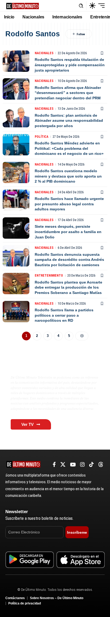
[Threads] (101, 464)
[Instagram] (82, 464)
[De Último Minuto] (22, 5)
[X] (63, 464)
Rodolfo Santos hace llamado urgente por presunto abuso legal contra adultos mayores (69, 204)
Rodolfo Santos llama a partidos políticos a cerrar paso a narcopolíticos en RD (64, 315)
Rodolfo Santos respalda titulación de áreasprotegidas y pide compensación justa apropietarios (70, 64)
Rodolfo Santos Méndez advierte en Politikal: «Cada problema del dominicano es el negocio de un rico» (69, 148)
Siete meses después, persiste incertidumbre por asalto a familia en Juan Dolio (68, 231)
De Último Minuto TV (36, 366)
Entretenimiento (49, 275)
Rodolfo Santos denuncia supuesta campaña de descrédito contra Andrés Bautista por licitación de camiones (69, 259)
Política (41, 137)
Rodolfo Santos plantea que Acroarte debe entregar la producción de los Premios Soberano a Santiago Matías (68, 287)
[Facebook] (54, 464)
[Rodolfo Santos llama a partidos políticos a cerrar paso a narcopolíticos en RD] (16, 311)
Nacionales (44, 53)
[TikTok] (91, 464)
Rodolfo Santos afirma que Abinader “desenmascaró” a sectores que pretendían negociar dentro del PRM (68, 92)
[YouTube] (73, 464)
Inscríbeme (77, 532)
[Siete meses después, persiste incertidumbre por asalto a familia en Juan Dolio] (16, 228)
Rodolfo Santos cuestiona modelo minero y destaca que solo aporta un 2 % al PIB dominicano (68, 176)
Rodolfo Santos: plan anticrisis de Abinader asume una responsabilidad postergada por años (69, 120)
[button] (81, 5)
